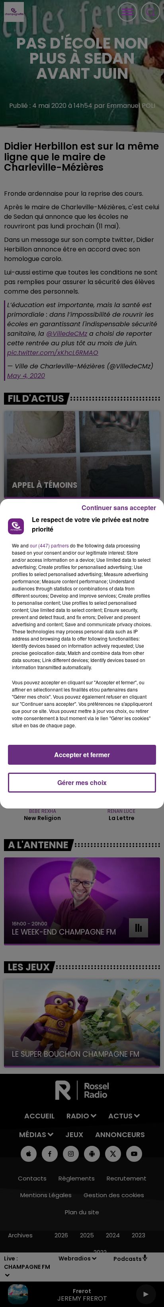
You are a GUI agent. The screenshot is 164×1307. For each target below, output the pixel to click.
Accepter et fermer (82, 754)
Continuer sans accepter (119, 507)
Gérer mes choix (82, 782)
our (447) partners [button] (49, 545)
